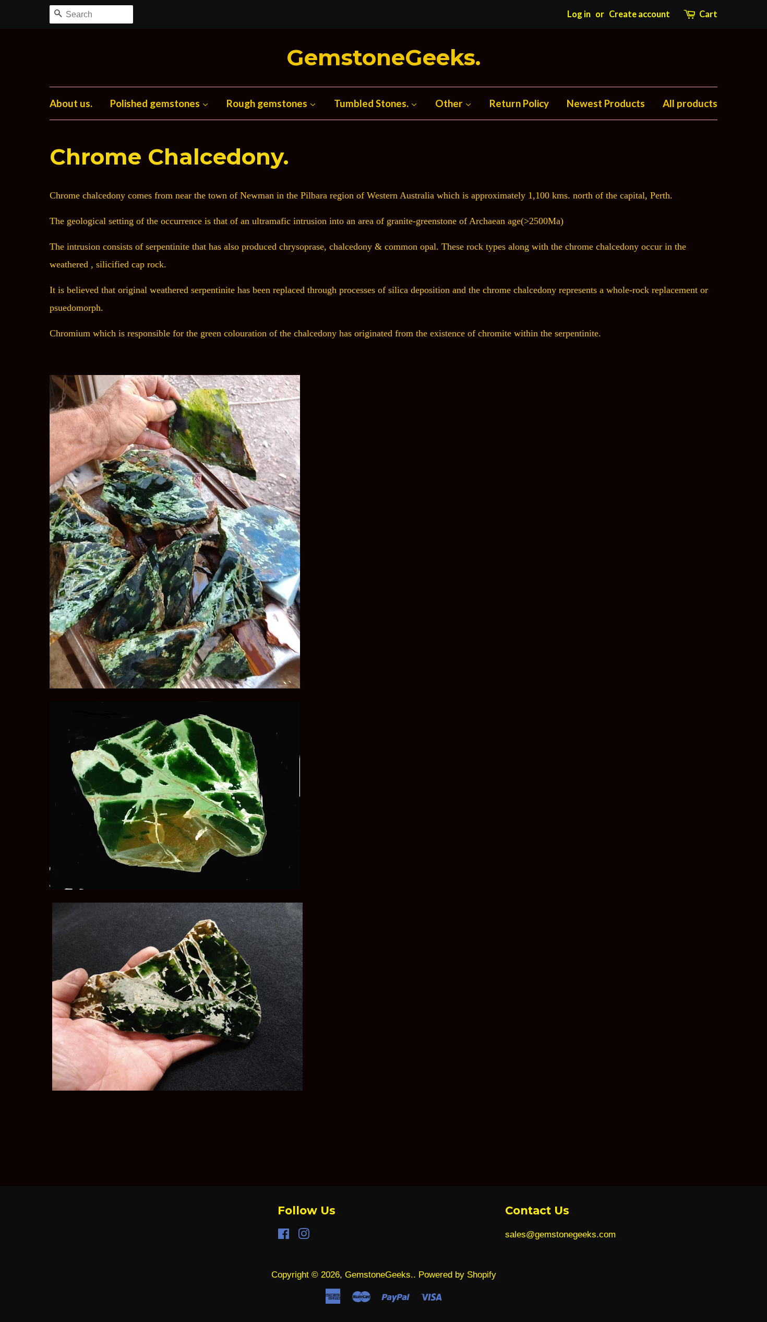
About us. (71, 103)
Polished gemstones (156, 103)
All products (690, 103)
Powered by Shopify (457, 1275)
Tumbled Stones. (372, 103)
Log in (579, 14)
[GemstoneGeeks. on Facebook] (284, 1236)
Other (450, 103)
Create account (639, 14)
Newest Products (606, 103)
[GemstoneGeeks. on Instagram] (303, 1236)
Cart (708, 14)
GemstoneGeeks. (383, 57)
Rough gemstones (267, 103)
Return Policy (519, 103)
